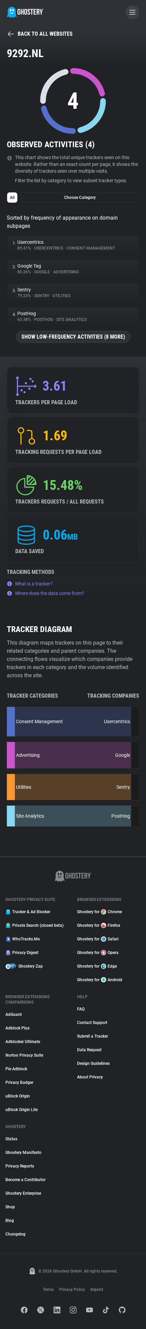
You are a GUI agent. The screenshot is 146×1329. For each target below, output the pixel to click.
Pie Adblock (16, 1069)
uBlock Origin (17, 1096)
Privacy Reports (19, 1166)
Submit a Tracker (92, 1036)
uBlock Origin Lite (21, 1109)
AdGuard (13, 1014)
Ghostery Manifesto (23, 1152)
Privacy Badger (19, 1082)
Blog (9, 1220)
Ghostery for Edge (97, 966)
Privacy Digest (25, 952)
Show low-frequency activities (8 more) (73, 337)
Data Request (89, 1049)
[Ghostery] (25, 12)
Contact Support (92, 1022)
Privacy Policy (72, 1289)
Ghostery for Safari (97, 939)
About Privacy (90, 1077)
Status (11, 1139)
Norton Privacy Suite (24, 1055)
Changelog (15, 1234)
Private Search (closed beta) (37, 925)
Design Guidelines (93, 1063)
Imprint (96, 1289)
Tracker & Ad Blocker (31, 911)
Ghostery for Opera (97, 952)
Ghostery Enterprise (23, 1193)
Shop (10, 1207)
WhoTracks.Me (26, 939)
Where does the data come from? (49, 593)
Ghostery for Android (99, 979)
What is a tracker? (34, 583)
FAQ (81, 1009)
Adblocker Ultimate (22, 1041)
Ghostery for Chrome (99, 911)
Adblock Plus (17, 1028)
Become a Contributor (25, 1179)
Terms (48, 1289)
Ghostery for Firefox (98, 925)
